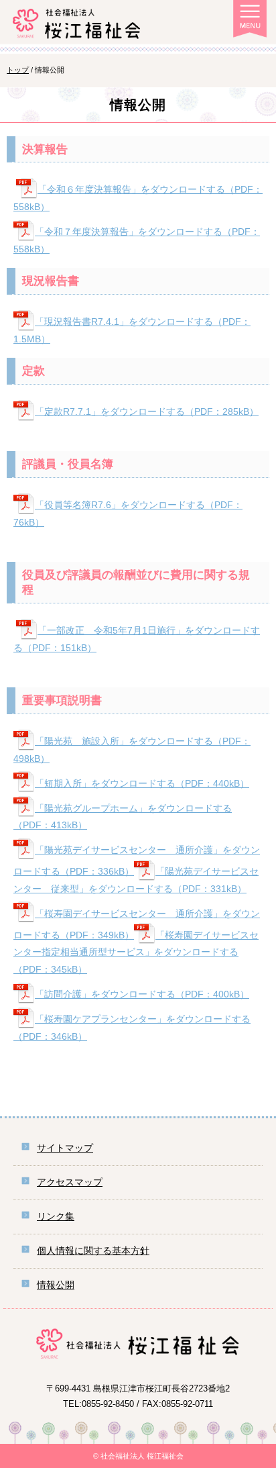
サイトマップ (65, 1147)
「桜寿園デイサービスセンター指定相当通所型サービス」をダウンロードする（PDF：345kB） (136, 952)
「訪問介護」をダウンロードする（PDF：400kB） (142, 994)
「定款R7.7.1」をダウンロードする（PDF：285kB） (147, 411)
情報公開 (55, 1284)
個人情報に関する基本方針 (93, 1250)
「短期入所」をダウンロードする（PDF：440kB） (142, 783)
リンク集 (55, 1216)
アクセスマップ (69, 1182)
